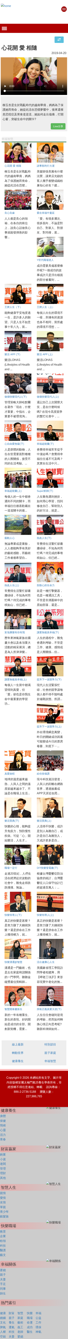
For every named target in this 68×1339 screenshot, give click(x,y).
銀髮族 (4, 1216)
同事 (3, 1288)
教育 (3, 1231)
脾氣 (3, 1327)
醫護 (3, 1250)
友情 (3, 1202)
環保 (38, 1327)
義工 (20, 1327)
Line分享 (58, 126)
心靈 (3, 1130)
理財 (3, 1173)
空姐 (3, 1336)
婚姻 (3, 1317)
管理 (3, 1168)
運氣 (12, 1327)
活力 (3, 1134)
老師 (20, 1331)
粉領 (3, 1240)
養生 (12, 1322)
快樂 (30, 1313)
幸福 (38, 1313)
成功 (30, 1327)
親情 (3, 1193)
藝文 (3, 1254)
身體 (3, 1116)
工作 (38, 1322)
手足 (3, 1284)
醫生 (30, 1331)
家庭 (20, 1317)
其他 (3, 1177)
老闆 (3, 1163)
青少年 (4, 1211)
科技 (3, 1245)
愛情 (3, 1197)
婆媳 (3, 1270)
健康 (3, 1313)
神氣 (38, 1331)
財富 (12, 1313)
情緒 (3, 1125)
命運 (30, 1322)
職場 (30, 1317)
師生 (3, 1293)
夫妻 (3, 1279)
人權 (3, 1331)
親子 (3, 1274)
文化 (3, 1322)
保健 (3, 1120)
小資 (3, 1159)
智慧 (20, 1313)
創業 (3, 1154)
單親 (3, 1207)
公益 (38, 1317)
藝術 (20, 1322)
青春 (3, 1139)
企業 (3, 1236)
